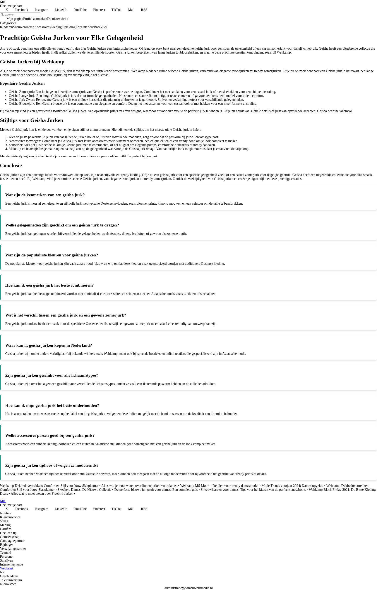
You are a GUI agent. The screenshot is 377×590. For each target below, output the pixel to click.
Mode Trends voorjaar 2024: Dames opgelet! (292, 485)
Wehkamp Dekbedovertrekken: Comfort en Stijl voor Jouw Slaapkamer (49, 485)
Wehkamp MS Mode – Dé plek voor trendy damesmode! (219, 485)
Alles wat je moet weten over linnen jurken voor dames (139, 485)
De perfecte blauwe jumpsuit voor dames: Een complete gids (156, 489)
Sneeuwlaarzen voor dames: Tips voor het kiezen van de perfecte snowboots (253, 489)
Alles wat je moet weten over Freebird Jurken (42, 493)
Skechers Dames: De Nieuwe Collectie (84, 489)
